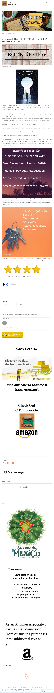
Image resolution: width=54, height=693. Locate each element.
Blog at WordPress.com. (14, 687)
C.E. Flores (12, 3)
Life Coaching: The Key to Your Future (27, 105)
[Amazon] (8, 463)
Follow (4, 323)
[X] (10, 463)
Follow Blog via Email (9, 312)
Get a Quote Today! (27, 676)
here (35, 276)
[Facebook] (13, 463)
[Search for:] (9, 304)
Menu (49, 2)
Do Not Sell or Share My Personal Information (34, 687)
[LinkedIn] (3, 463)
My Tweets (4, 503)
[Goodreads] (15, 463)
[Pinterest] (5, 463)
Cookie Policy (25, 690)
